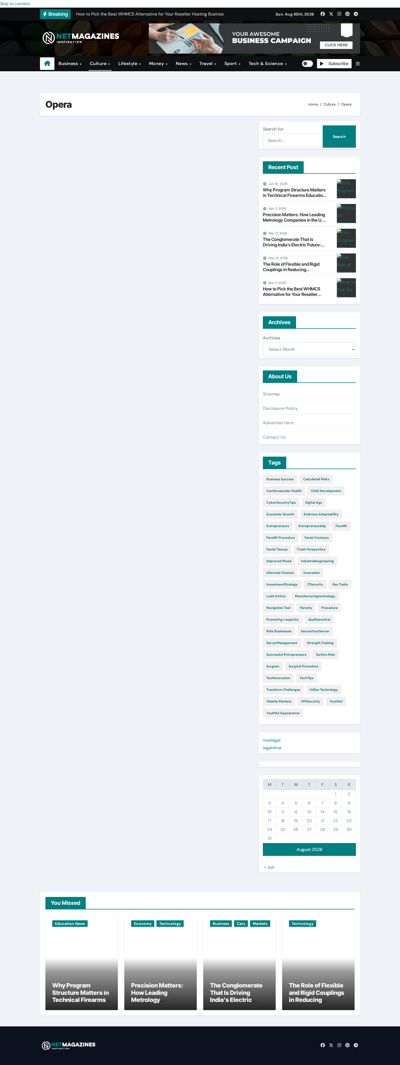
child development (326, 491)
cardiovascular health (283, 491)
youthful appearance (283, 713)
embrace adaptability (321, 514)
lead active (275, 596)
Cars (241, 923)
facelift (341, 526)
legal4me (272, 748)
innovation (311, 573)
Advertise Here (278, 423)
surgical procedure (303, 666)
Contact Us (274, 437)
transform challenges (283, 690)
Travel (206, 63)
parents (306, 608)
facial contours (316, 537)
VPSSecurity (310, 701)
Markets (260, 923)
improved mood (278, 561)
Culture (99, 63)
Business (69, 63)
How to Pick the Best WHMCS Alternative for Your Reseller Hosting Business (291, 294)
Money (157, 63)
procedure (329, 608)
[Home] (47, 63)
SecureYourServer (315, 631)
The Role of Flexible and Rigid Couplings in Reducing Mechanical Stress (291, 269)
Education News (70, 923)
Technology (170, 923)
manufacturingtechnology (315, 596)
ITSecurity (315, 584)
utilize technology (324, 690)
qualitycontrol (319, 619)
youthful (336, 701)
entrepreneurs (277, 526)
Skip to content (15, 4)
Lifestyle (128, 63)
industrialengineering (317, 561)
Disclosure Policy (280, 408)
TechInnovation (278, 678)
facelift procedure (280, 537)
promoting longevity (282, 619)
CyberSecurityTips (281, 502)
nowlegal (272, 740)
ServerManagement (281, 643)
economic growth (280, 514)
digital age (313, 502)
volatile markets (278, 701)
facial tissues (277, 549)
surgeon (272, 666)
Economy (143, 923)
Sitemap (271, 394)
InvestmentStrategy (282, 584)
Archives (271, 338)
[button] (358, 63)
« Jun (269, 867)
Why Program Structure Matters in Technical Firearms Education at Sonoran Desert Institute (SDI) (294, 195)
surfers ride (325, 654)
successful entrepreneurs (286, 654)
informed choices (280, 573)
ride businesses (278, 631)
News (182, 63)
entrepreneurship (312, 526)
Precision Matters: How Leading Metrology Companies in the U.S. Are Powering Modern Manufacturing (295, 222)
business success (280, 479)
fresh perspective (311, 549)
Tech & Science (266, 63)
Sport (231, 63)
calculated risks (316, 479)
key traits (340, 584)
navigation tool (278, 608)
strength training (320, 643)
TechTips (306, 678)
